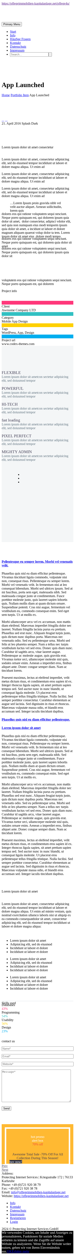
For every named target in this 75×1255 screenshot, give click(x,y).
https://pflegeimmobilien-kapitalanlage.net (41, 1196)
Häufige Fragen (20, 39)
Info (12, 35)
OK (9, 1251)
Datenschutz (18, 46)
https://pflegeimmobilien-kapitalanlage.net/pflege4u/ (36, 3)
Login (14, 1222)
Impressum (17, 50)
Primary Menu (11, 24)
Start (13, 31)
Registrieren (18, 1218)
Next (5, 1169)
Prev (5, 1166)
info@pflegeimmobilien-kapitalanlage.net (38, 1192)
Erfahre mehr (20, 1251)
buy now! (15, 1162)
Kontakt (15, 43)
